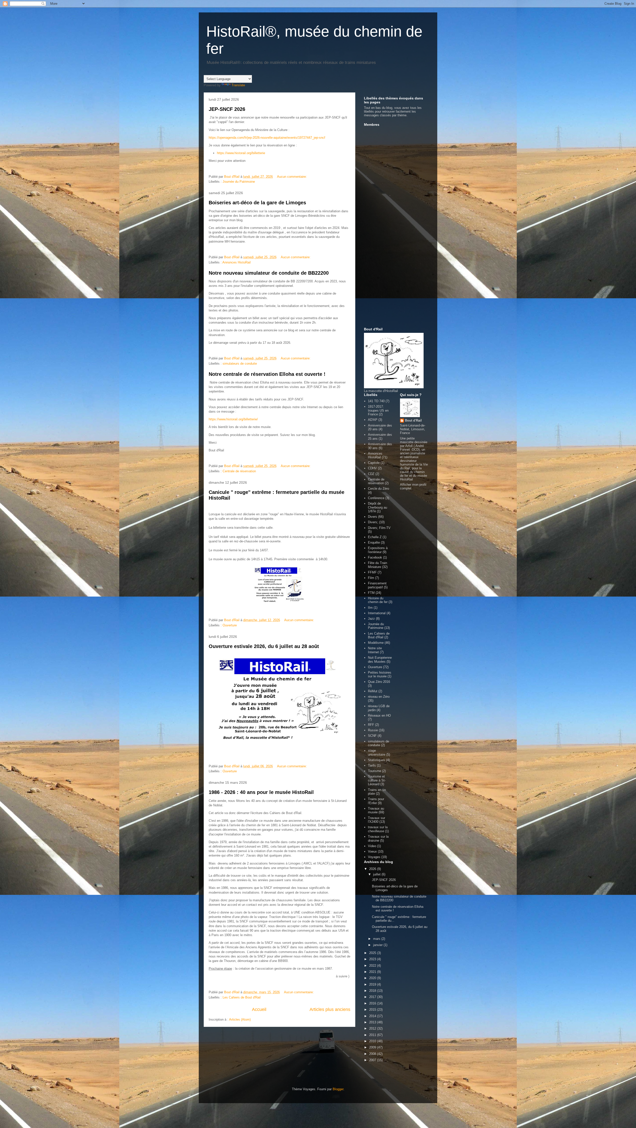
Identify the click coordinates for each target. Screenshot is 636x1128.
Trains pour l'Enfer (376, 801)
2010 (373, 1041)
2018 (373, 991)
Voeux (372, 851)
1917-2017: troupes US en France (378, 410)
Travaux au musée (376, 810)
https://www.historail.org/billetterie (241, 153)
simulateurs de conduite (240, 363)
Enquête (374, 542)
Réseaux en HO (379, 715)
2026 (373, 869)
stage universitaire (376, 752)
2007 (373, 1060)
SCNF (372, 736)
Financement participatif (377, 585)
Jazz (371, 618)
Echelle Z (375, 537)
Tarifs (372, 765)
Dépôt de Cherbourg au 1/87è (377, 507)
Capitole (374, 463)
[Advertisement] (384, 246)
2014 (373, 1016)
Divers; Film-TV (379, 528)
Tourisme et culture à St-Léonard (377, 780)
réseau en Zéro (379, 696)
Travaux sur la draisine (378, 838)
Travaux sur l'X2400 (376, 820)
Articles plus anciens (330, 1009)
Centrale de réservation (239, 471)
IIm (370, 607)
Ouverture (230, 625)
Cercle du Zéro (378, 488)
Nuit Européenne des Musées (380, 659)
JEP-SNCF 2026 (227, 109)
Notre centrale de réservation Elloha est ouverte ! (267, 374)
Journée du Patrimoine (239, 181)
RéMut (372, 691)
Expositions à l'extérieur (378, 550)
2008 (373, 1054)
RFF (371, 725)
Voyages (374, 857)
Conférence (376, 498)
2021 (373, 972)
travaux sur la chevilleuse (378, 829)
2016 (373, 1003)
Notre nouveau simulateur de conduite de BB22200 (269, 273)
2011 (373, 1035)
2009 (373, 1047)
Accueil (259, 1009)
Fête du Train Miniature (377, 565)
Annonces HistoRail (236, 262)
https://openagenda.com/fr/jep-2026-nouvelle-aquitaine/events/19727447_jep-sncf (267, 137)
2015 (373, 1009)
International (377, 613)
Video (372, 846)
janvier (378, 945)
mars (377, 939)
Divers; (373, 522)
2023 (373, 959)
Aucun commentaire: (292, 176)
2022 (373, 965)
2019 (373, 984)
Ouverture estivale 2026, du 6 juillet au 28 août (264, 646)
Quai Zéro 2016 (379, 682)
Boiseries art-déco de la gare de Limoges (257, 202)
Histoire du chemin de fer (378, 600)
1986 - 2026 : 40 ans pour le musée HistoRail (261, 792)
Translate (238, 85)
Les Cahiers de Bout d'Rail (242, 997)
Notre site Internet (375, 650)
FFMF (372, 572)
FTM (371, 593)
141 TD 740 (376, 401)
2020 (373, 978)
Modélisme (376, 643)
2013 (373, 1022)
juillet (377, 874)
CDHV (372, 468)
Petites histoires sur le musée (379, 674)
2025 (373, 953)
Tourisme (374, 771)
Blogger (338, 1089)
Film (371, 578)
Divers (372, 517)
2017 (373, 997)
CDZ (371, 474)
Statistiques (376, 760)
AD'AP (372, 420)
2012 (373, 1028)
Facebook (375, 557)
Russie (373, 730)
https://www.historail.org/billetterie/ (233, 419)
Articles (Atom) (240, 1019)
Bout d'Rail (413, 420)
